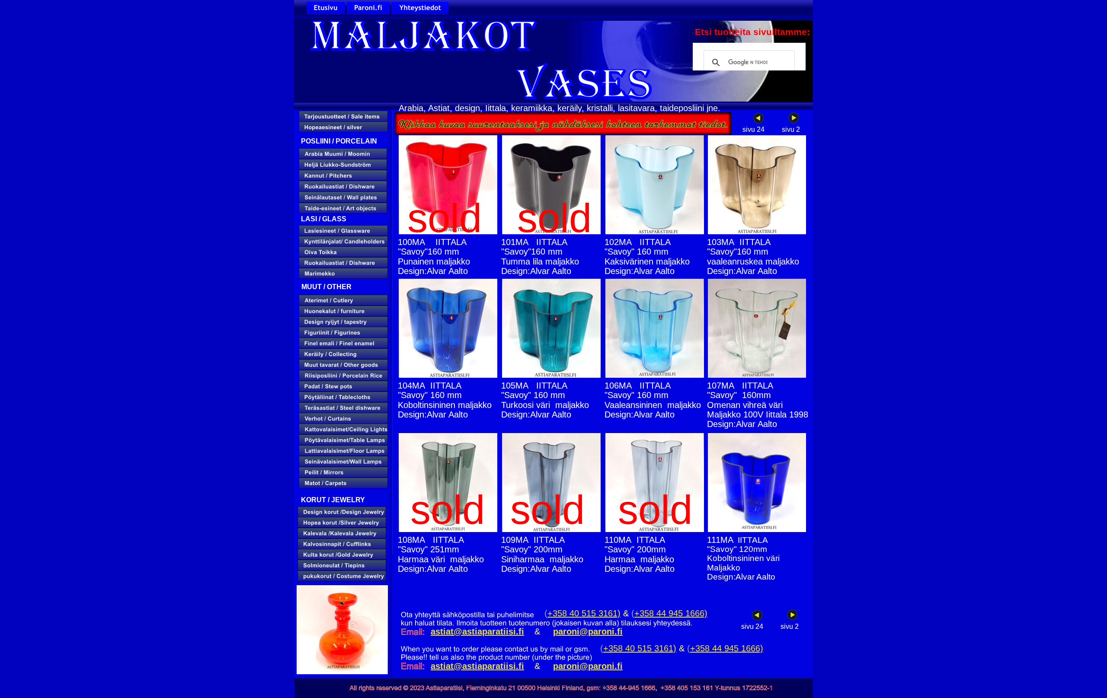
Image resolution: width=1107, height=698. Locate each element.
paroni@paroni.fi (588, 666)
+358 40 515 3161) (584, 613)
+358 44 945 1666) (670, 613)
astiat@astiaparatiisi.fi (477, 666)
